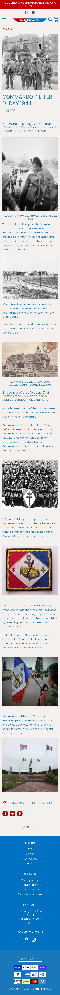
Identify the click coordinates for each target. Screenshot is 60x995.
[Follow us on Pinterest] (33, 12)
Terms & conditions (30, 894)
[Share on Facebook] (5, 813)
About (30, 854)
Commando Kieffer (19, 803)
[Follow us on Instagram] (26, 12)
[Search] (50, 19)
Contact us (30, 859)
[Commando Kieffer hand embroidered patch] (30, 570)
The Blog (30, 863)
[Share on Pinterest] (20, 813)
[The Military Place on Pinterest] (26, 939)
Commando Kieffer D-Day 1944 (27, 100)
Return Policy (30, 885)
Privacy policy (30, 880)
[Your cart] (56, 19)
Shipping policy (30, 889)
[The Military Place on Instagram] (33, 939)
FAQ (30, 849)
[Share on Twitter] (12, 813)
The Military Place (41, 988)
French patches (42, 803)
